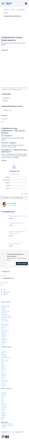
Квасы (2, 400)
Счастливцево (4, 321)
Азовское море (5, 306)
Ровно (2, 370)
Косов (2, 402)
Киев (2, 359)
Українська (6, 292)
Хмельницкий (4, 380)
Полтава (3, 369)
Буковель (3, 392)
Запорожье (4, 355)
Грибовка (3, 327)
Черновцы (3, 385)
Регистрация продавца (7, 423)
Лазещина (3, 404)
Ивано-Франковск (5, 357)
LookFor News (10, 203)
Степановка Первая (6, 317)
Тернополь (4, 374)
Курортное (3, 334)
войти (10, 197)
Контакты (3, 427)
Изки (2, 399)
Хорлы (2, 344)
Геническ (3, 309)
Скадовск (3, 342)
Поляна (3, 409)
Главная (6, 9)
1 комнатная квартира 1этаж (16, 223)
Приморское (4, 339)
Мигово (3, 405)
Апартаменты (20, 9)
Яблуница (3, 415)
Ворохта (3, 395)
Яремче (3, 417)
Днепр (2, 352)
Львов (2, 364)
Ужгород (3, 375)
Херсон (3, 379)
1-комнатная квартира (14, 243)
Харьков (3, 377)
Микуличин (4, 407)
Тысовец (3, 414)
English (5, 294)
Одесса (6, 12)
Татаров (3, 412)
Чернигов (3, 384)
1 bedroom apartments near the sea (18, 216)
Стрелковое (4, 319)
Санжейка (3, 340)
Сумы (2, 372)
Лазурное (3, 335)
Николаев (3, 365)
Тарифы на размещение (7, 425)
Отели (12, 9)
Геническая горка (5, 311)
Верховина (4, 394)
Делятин (3, 397)
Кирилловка (4, 312)
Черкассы (3, 382)
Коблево (3, 332)
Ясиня (2, 418)
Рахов (2, 410)
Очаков (3, 337)
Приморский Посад (6, 316)
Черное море (4, 324)
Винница (3, 351)
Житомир (3, 354)
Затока (3, 329)
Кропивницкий (4, 360)
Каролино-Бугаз (5, 330)
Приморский (4, 314)
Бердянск (3, 307)
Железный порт (5, 326)
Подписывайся (22, 263)
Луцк (2, 362)
